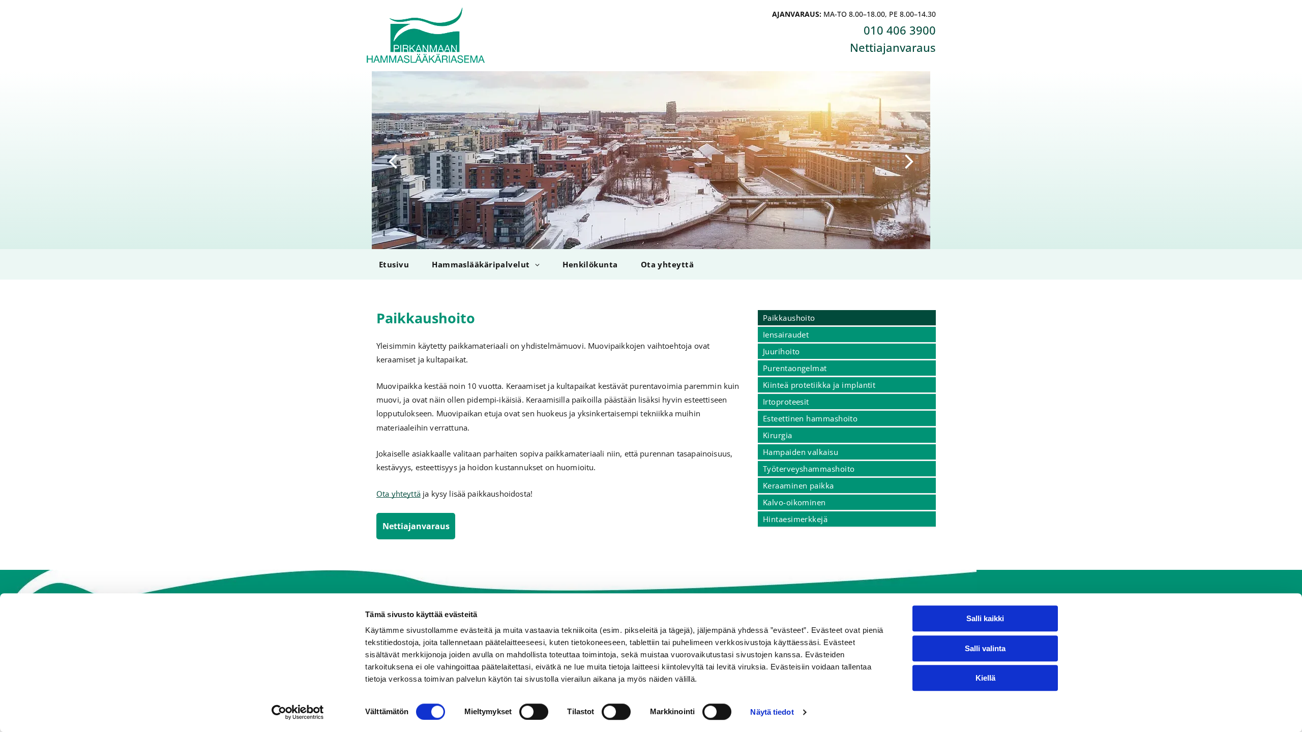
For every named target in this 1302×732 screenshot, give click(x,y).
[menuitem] (392, 264)
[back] (392, 160)
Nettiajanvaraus (893, 47)
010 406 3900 (900, 30)
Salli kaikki (985, 618)
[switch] (533, 712)
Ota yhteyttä (398, 494)
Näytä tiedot (771, 712)
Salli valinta (985, 648)
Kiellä (985, 678)
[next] (909, 160)
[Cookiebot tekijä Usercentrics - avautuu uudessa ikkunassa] (297, 712)
